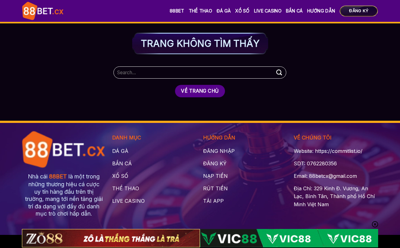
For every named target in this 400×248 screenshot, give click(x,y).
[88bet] (43, 11)
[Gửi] (279, 72)
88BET (177, 10)
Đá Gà (224, 10)
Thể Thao (200, 10)
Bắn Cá (294, 10)
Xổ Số (242, 10)
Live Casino (268, 10)
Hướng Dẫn (321, 10)
